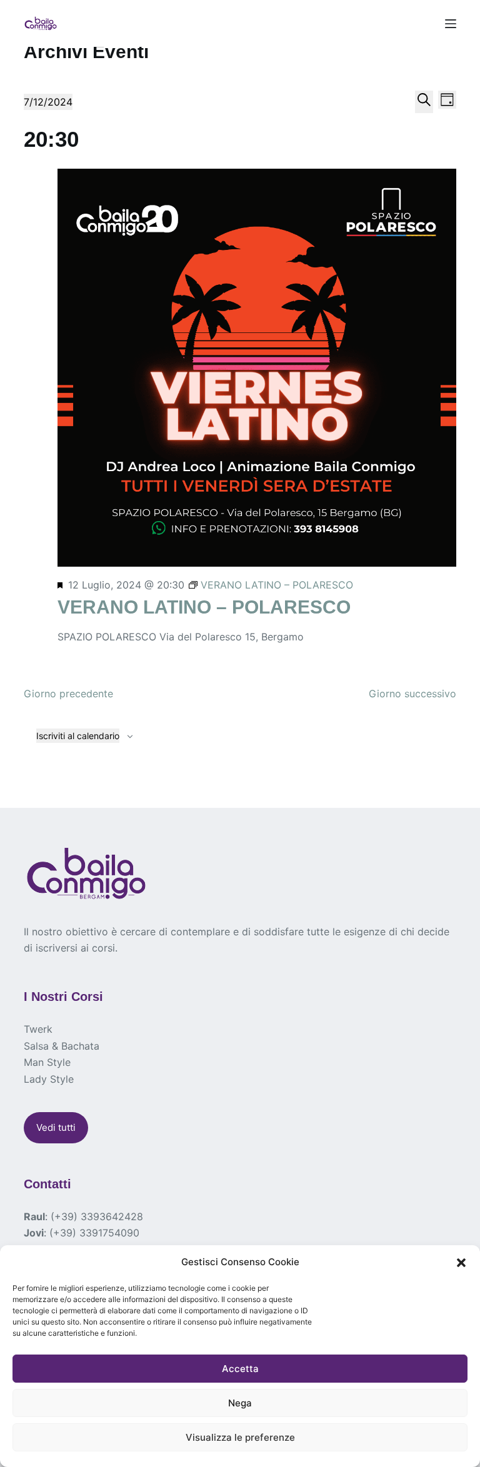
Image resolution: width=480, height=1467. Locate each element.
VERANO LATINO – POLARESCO (204, 607)
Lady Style (49, 1079)
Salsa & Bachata (61, 1046)
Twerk (38, 1029)
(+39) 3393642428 (97, 1216)
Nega (240, 1403)
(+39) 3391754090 (94, 1232)
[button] (461, 1262)
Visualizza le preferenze (240, 1437)
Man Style (47, 1062)
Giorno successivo (412, 693)
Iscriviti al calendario (77, 735)
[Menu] (450, 23)
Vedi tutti (56, 1127)
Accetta (240, 1369)
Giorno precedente (68, 693)
